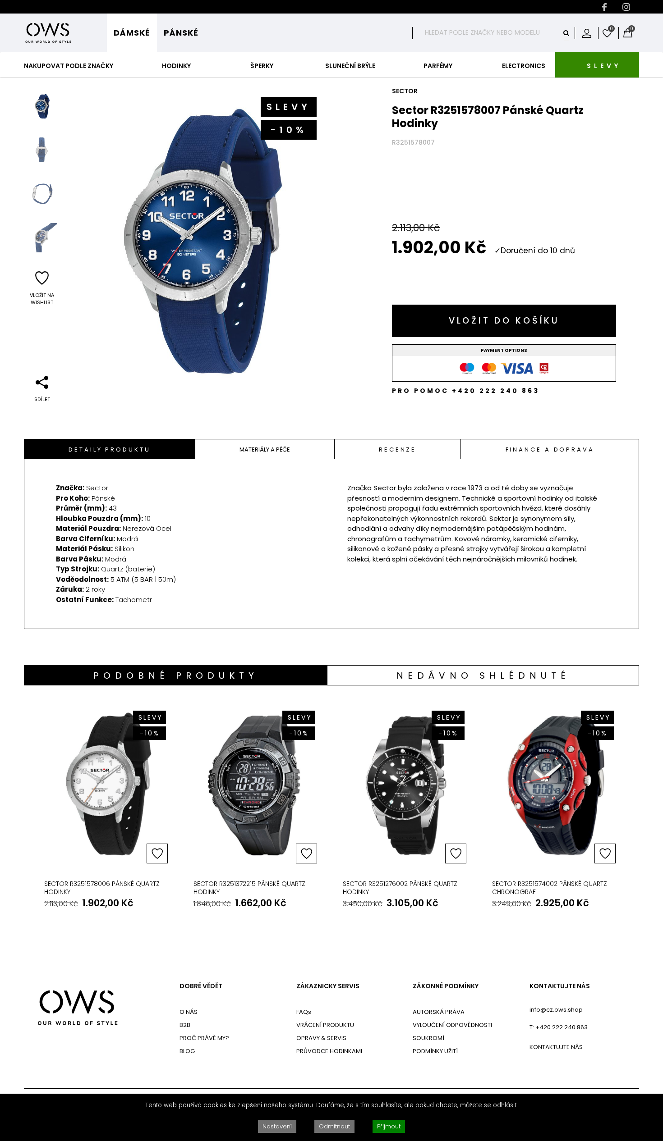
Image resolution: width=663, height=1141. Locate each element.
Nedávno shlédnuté (483, 675)
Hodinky (176, 65)
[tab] (109, 449)
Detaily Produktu (109, 449)
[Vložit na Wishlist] (157, 853)
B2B (185, 1025)
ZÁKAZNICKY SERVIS (327, 986)
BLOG (187, 1051)
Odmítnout (334, 1126)
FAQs (303, 1012)
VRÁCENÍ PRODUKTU (325, 1025)
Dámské (132, 32)
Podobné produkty (175, 675)
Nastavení (277, 1126)
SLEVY (604, 65)
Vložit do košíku (504, 321)
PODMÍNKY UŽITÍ (435, 1051)
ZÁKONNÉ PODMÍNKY (446, 986)
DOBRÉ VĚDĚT (201, 986)
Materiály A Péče (264, 449)
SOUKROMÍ (428, 1038)
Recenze (397, 449)
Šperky (261, 65)
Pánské (181, 32)
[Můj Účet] (586, 33)
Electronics (523, 65)
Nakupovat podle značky (68, 65)
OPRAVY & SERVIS (321, 1038)
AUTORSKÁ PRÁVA (439, 1012)
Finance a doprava (550, 449)
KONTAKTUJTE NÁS (559, 986)
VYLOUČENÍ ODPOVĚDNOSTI (452, 1025)
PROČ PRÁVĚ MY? (204, 1038)
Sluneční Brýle (350, 65)
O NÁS (189, 1012)
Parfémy (438, 65)
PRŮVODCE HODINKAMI (329, 1051)
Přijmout (389, 1126)
